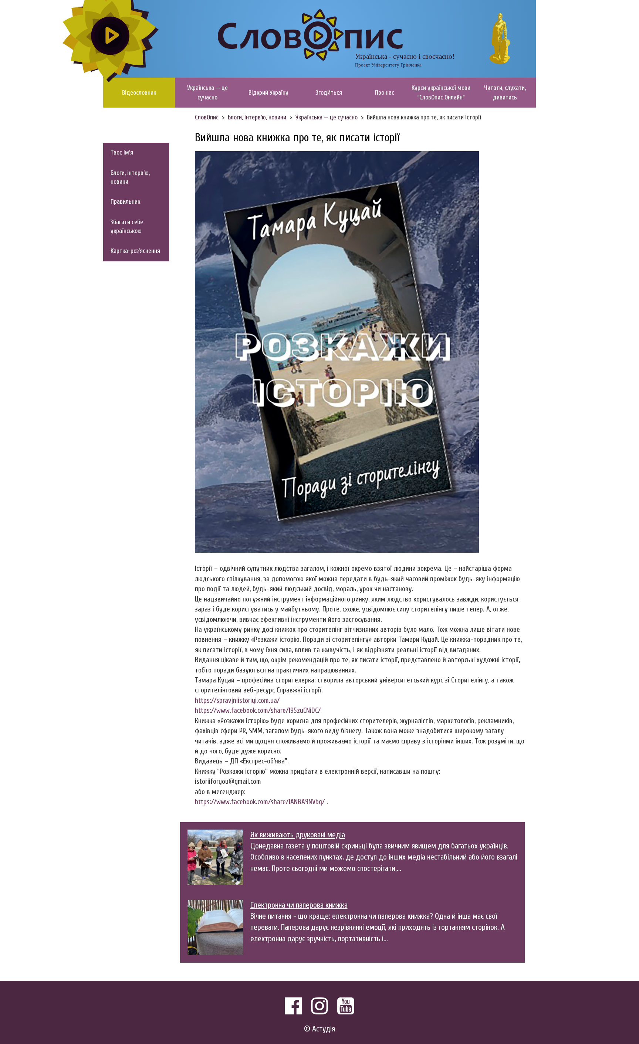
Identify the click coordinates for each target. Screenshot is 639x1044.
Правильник (125, 201)
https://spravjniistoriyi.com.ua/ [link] (237, 700)
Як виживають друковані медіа (297, 835)
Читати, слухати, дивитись (505, 92)
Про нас (384, 92)
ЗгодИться (329, 92)
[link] (258, 710)
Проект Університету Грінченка (388, 64)
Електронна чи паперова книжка (299, 905)
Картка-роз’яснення (135, 250)
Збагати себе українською (127, 226)
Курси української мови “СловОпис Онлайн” (441, 92)
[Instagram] (319, 1005)
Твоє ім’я (122, 152)
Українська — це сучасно (207, 92)
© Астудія (319, 1029)
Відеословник (139, 92)
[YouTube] (345, 1005)
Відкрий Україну (268, 92)
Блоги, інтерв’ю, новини (130, 177)
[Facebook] (293, 1005)
